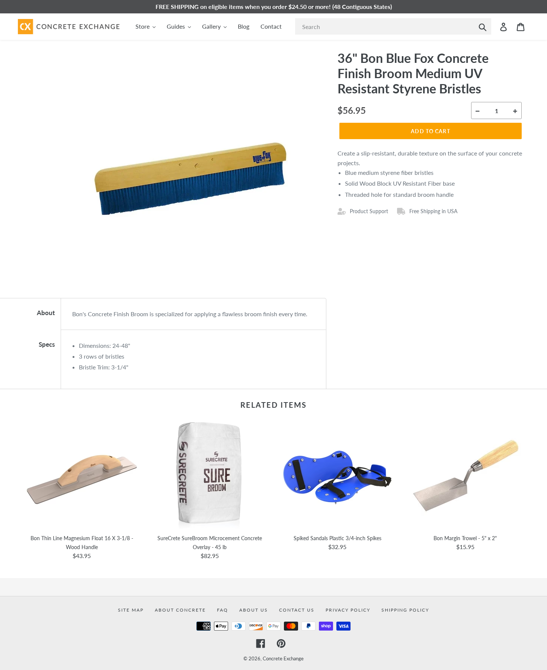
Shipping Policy (405, 610)
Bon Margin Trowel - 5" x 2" (465, 538)
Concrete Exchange (283, 658)
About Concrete (180, 610)
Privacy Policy (348, 610)
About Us (253, 610)
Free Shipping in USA (433, 211)
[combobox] (393, 26)
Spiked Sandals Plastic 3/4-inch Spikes (337, 538)
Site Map (131, 610)
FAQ (222, 610)
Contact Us (296, 610)
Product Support (369, 211)
